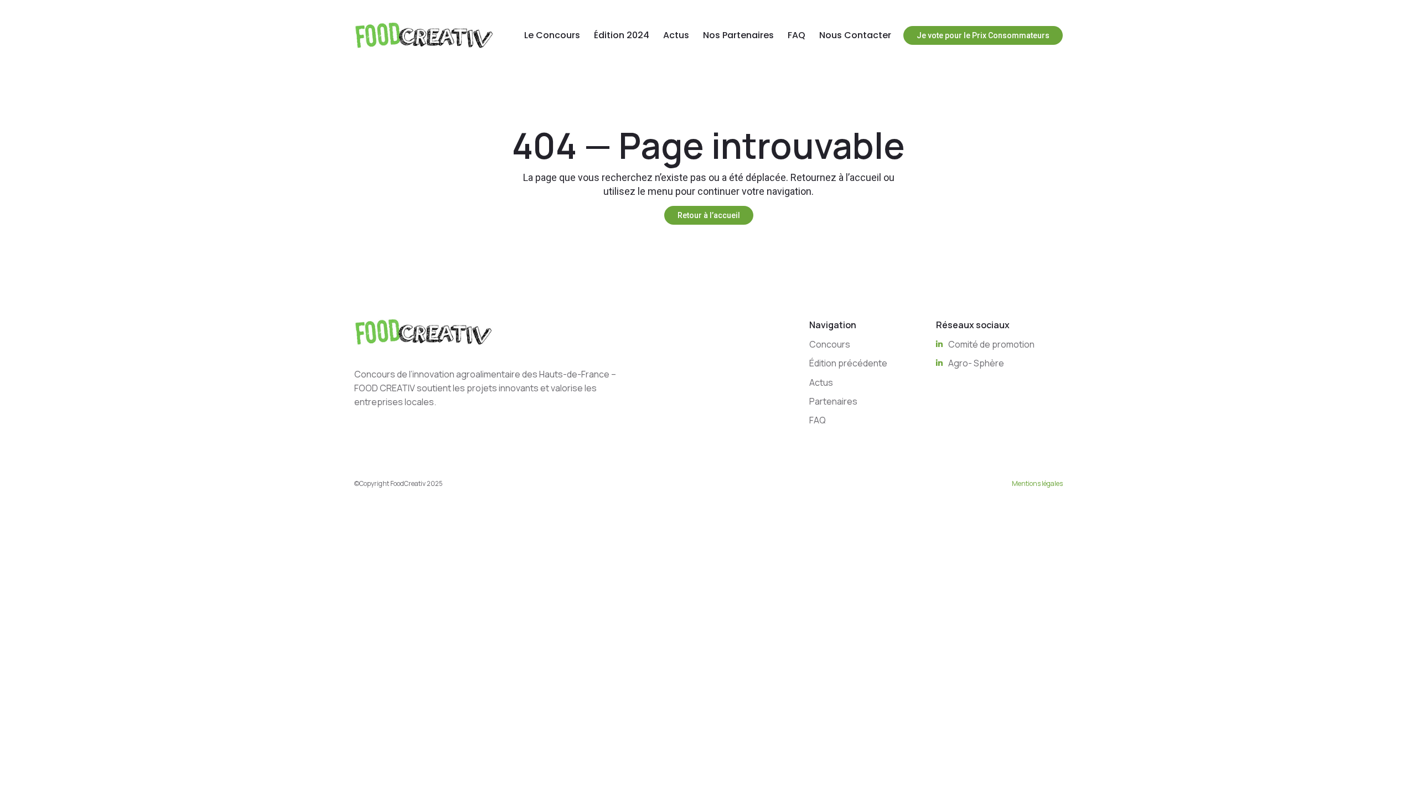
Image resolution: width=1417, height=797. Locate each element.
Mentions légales (1037, 483)
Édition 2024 (621, 35)
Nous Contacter (855, 35)
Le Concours (552, 35)
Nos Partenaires (738, 35)
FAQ (796, 35)
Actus (676, 35)
